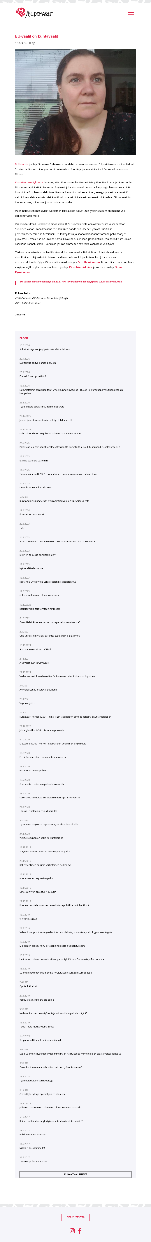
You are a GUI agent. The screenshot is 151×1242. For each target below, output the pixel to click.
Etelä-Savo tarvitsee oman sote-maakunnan (43, 757)
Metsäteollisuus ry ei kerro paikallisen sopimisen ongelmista (53, 743)
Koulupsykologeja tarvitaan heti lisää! (40, 608)
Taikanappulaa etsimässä (33, 1161)
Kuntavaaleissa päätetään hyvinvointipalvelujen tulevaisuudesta (54, 501)
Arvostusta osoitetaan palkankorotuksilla (42, 784)
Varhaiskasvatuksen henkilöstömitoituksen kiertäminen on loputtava (57, 676)
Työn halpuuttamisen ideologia (36, 1080)
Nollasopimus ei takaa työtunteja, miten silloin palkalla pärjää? (53, 1013)
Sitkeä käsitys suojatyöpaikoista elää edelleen (45, 349)
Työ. (22, 528)
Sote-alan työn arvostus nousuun (38, 891)
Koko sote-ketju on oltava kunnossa (39, 595)
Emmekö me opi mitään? (33, 376)
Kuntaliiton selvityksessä (29, 182)
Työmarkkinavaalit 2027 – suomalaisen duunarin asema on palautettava (58, 474)
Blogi (32, 43)
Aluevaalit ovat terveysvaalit (34, 662)
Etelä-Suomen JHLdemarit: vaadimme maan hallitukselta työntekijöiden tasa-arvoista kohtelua (70, 1053)
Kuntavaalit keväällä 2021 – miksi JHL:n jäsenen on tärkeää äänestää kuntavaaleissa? (65, 716)
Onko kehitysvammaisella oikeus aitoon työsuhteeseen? (51, 1067)
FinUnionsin (22, 164)
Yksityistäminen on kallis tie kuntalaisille (41, 837)
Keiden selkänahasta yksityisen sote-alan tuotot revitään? (51, 1121)
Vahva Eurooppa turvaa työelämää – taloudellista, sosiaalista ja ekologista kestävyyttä (66, 932)
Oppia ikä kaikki (28, 986)
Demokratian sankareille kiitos (36, 487)
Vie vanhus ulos (28, 918)
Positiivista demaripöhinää (34, 770)
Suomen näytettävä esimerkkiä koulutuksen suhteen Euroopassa (56, 972)
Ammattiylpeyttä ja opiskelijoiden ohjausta (43, 1094)
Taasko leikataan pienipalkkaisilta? (38, 811)
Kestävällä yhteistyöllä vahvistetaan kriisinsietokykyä (48, 581)
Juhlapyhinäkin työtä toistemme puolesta (42, 730)
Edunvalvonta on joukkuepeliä (36, 878)
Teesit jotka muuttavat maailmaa (37, 1026)
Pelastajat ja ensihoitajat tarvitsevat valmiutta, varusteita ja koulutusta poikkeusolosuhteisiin (70, 447)
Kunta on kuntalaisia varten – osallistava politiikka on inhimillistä (54, 905)
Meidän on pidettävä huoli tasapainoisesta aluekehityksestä (52, 945)
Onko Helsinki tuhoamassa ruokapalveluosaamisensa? (50, 622)
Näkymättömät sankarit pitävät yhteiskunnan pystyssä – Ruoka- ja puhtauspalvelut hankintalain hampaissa (71, 391)
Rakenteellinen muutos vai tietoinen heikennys (45, 865)
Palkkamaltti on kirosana (33, 1134)
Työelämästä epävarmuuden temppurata (42, 406)
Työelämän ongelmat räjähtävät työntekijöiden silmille (49, 824)
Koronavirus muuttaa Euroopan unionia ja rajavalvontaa (50, 797)
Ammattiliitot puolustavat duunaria (38, 689)
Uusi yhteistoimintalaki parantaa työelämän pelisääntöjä (50, 635)
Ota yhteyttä (76, 1217)
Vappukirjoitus (28, 703)
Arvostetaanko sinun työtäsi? (35, 649)
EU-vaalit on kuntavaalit (32, 514)
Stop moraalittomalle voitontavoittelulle (41, 1040)
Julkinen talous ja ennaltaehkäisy (37, 554)
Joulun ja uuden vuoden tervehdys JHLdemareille (46, 420)
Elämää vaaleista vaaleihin (34, 460)
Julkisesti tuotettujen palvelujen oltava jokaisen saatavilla (51, 1107)
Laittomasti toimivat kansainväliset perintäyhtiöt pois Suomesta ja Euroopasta (62, 959)
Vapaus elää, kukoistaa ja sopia (37, 999)
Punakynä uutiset (75, 1174)
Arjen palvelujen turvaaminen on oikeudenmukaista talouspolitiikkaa (57, 541)
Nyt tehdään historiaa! (31, 568)
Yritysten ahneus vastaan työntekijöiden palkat (45, 851)
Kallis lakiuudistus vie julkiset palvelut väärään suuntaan (50, 433)
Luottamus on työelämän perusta (38, 362)
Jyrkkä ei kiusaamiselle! (32, 1148)
